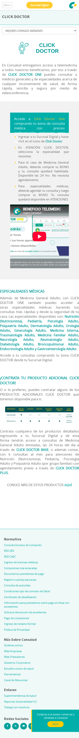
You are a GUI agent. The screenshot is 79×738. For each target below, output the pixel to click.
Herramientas (12, 674)
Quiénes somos (13, 645)
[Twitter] (15, 726)
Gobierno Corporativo (17, 663)
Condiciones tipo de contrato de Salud (27, 591)
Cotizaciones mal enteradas (20, 568)
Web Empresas (13, 651)
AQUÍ (68, 485)
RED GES (9, 551)
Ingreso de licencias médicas (21, 562)
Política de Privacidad (17, 630)
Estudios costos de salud (19, 668)
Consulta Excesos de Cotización (23, 545)
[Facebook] (7, 726)
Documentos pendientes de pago (24, 574)
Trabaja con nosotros (16, 707)
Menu (7, 5)
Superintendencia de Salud (20, 696)
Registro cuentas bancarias (20, 579)
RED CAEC (10, 556)
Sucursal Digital (39, 5)
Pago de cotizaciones (16, 618)
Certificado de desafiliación (20, 597)
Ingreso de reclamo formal (20, 624)
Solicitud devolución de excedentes (25, 612)
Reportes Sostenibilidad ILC (20, 701)
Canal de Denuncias (16, 680)
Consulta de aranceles (17, 585)
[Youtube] (23, 726)
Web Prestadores (14, 657)
